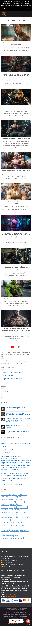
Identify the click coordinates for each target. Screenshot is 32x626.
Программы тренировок (9, 398)
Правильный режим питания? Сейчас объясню (13, 479)
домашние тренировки (8, 502)
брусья (4, 499)
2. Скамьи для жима (7, 375)
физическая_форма (7, 535)
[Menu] (30, 14)
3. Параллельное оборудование (11, 379)
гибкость (21, 499)
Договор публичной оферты (16, 610)
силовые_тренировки (8, 522)
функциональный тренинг (9, 538)
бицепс (14, 496)
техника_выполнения (15, 528)
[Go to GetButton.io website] (28, 624)
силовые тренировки (8, 525)
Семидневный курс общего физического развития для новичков (18, 414)
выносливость (12, 499)
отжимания (24, 509)
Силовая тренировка (8, 494)
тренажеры (5, 530)
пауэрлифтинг (6, 512)
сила (26, 517)
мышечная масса (22, 507)
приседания (12, 515)
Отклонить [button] (16, 10)
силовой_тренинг (17, 520)
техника (4, 528)
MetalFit (3, 391)
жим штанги (20, 502)
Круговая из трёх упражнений (16, 408)
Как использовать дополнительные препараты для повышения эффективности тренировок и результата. (15, 467)
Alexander (4, 443)
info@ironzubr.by (11, 596)
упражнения (15, 533)
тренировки (24, 530)
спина (18, 525)
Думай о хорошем (18, 484)
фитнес (17, 535)
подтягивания (23, 512)
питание (15, 512)
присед (4, 515)
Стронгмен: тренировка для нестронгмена (15, 451)
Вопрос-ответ (5, 395)
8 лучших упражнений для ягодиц (17, 425)
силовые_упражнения (22, 522)
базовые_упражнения (21, 494)
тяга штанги (5, 533)
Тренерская (8, 608)
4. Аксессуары (5, 382)
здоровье (5, 504)
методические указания (8, 507)
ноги (11, 509)
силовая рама (6, 520)
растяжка (20, 517)
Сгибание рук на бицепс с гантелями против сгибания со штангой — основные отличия (18, 420)
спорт (23, 525)
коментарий (9, 427)
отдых (17, 509)
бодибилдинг (23, 496)
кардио (12, 504)
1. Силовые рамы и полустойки (11, 372)
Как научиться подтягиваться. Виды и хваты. (18, 431)
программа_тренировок (8, 517)
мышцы (5, 509)
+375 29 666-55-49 (10, 594)
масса (19, 504)
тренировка (15, 530)
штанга (20, 538)
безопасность (6, 496)
